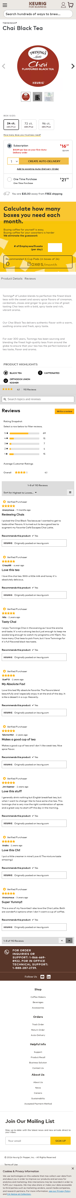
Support (38, 1051)
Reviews (30, 278)
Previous (3, 66)
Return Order (38, 1029)
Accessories (38, 1007)
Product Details (11, 278)
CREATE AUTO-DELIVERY (44, 161)
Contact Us (38, 1067)
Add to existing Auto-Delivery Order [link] (38, 168)
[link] (8, 389)
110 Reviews (30, 389)
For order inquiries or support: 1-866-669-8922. (29, 956)
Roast (64, 36)
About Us (38, 1082)
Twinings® (10, 22)
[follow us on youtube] (42, 977)
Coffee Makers (38, 996)
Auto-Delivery (38, 1034)
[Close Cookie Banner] (73, 1168)
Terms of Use (11, 1164)
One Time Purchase (25, 180)
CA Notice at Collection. (19, 1193)
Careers (38, 1092)
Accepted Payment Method (38, 1103)
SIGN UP (60, 1140)
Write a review (65, 412)
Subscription (20, 145)
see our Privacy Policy (60, 1190)
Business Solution (38, 1062)
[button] (5, 5)
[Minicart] (70, 5)
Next (72, 66)
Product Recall (38, 1057)
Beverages (38, 1002)
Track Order (38, 1024)
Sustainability (38, 1098)
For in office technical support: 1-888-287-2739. (30, 964)
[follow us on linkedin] (49, 977)
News (38, 1087)
